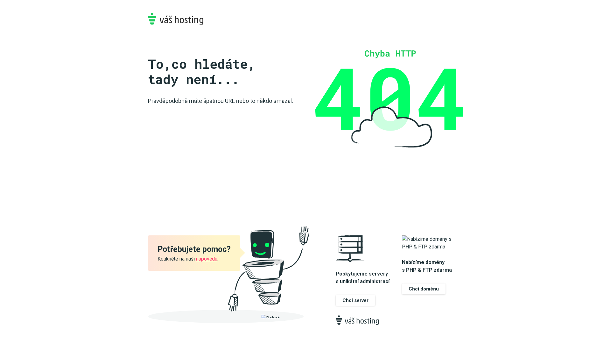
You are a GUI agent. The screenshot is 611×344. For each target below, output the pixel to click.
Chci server (355, 300)
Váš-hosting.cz (175, 19)
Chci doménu (424, 289)
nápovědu (206, 259)
